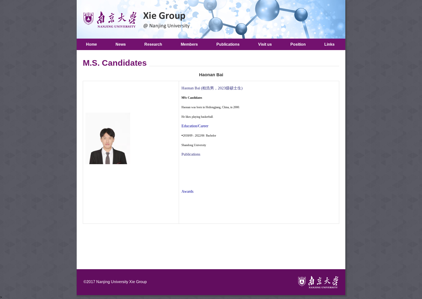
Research (153, 44)
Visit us (265, 44)
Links (329, 44)
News (121, 44)
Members (189, 44)
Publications (228, 44)
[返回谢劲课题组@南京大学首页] (134, 19)
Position (298, 44)
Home (91, 44)
